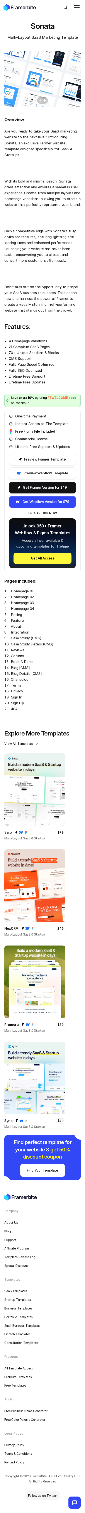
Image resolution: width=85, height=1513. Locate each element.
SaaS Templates (15, 1291)
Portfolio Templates (18, 1317)
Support (10, 1240)
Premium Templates (18, 1377)
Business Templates (18, 1308)
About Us (11, 1222)
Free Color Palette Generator (24, 1419)
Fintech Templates (17, 1334)
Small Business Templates (22, 1325)
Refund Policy (14, 1462)
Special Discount (16, 1265)
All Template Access (18, 1368)
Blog (7, 1231)
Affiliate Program (16, 1248)
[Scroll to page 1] (39, 100)
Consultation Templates (21, 1343)
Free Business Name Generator (26, 1411)
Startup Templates (17, 1299)
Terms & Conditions (18, 1453)
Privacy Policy (14, 1445)
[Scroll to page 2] (45, 100)
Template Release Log (20, 1257)
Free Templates (15, 1385)
